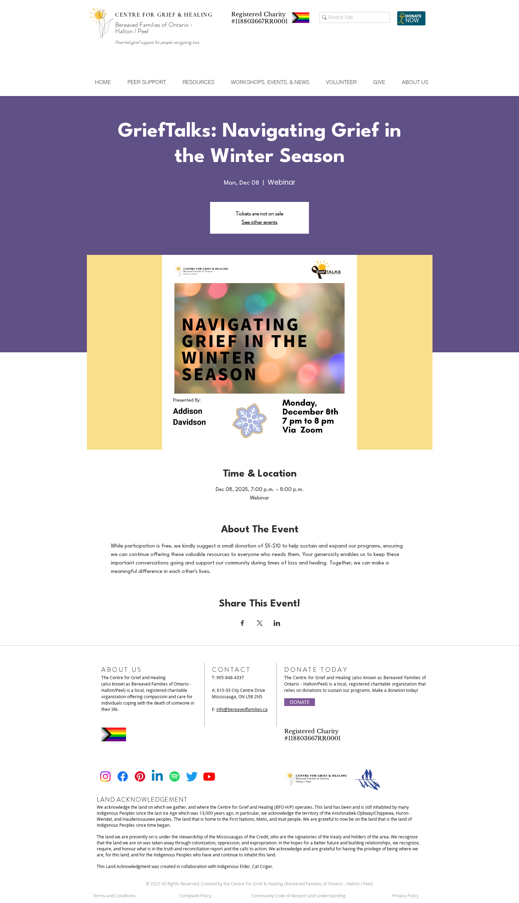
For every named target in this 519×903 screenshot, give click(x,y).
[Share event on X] (259, 623)
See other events (259, 222)
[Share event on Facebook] (242, 623)
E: (240, 709)
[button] (146, 82)
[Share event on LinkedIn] (277, 623)
